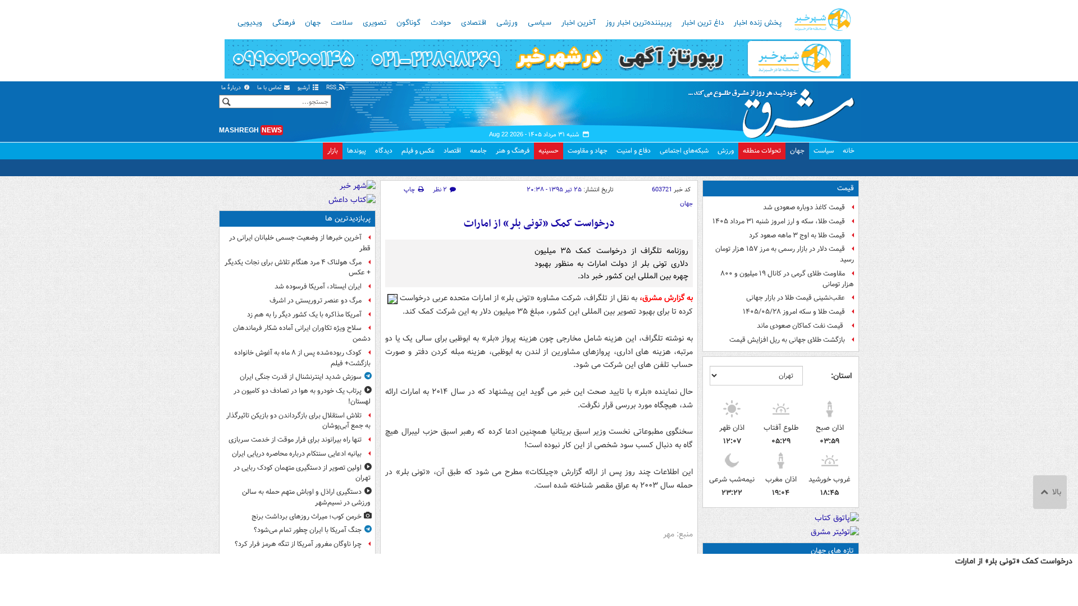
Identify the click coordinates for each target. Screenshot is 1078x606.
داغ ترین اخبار (703, 23)
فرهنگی (283, 23)
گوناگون (408, 23)
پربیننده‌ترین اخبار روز (639, 23)
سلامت (342, 23)
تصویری (374, 23)
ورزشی (507, 23)
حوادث (441, 23)
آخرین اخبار (578, 23)
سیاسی (539, 23)
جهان (313, 23)
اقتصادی (473, 23)
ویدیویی (249, 23)
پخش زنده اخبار (758, 23)
